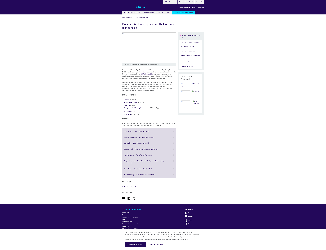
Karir (123, 219)
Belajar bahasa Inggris (134, 12)
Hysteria (126, 99)
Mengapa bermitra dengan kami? (131, 217)
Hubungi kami (189, 2)
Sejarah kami (125, 212)
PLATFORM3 (128, 112)
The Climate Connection (187, 46)
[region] (163, 239)
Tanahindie (127, 114)
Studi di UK (160, 12)
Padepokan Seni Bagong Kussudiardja (136, 108)
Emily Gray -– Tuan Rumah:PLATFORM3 (141, 170)
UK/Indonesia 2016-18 (184, 7)
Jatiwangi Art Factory (131, 102)
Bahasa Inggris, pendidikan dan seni (183, 12)
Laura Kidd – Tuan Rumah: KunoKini (140, 144)
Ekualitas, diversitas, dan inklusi (130, 224)
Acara (168, 12)
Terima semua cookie (135, 244)
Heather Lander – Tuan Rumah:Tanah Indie (142, 156)
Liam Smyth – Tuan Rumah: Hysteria (140, 132)
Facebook (190, 213)
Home (124, 12)
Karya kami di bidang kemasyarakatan (186, 60)
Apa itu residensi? (130, 187)
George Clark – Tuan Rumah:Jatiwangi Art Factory (145, 150)
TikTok (189, 224)
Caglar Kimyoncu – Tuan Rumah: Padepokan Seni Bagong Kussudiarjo (144, 163)
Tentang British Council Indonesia (131, 209)
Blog (180, 2)
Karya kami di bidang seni (188, 51)
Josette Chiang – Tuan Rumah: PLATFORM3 (143, 176)
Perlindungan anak (127, 221)
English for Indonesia (198, 7)
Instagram (190, 216)
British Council (127, 7)
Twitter (190, 220)
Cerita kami (125, 214)
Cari (203, 2)
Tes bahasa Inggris (149, 12)
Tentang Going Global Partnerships (190, 55)
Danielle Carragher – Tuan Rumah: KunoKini (143, 138)
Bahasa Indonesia (170, 2)
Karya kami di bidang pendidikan (190, 42)
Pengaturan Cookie (156, 244)
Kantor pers (125, 226)
